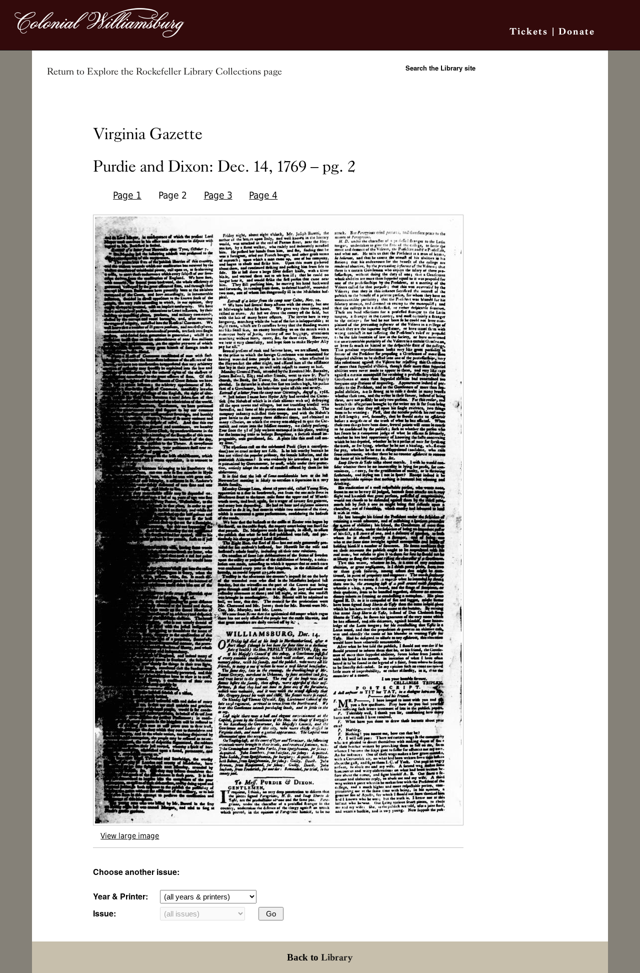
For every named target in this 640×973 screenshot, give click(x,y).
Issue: (104, 913)
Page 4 (263, 195)
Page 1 (127, 195)
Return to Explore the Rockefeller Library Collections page (164, 71)
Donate (576, 31)
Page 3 (218, 195)
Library (337, 957)
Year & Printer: (120, 896)
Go (271, 913)
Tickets (529, 31)
